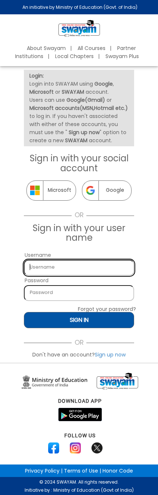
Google (115, 190)
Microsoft (59, 190)
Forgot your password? (107, 309)
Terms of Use (81, 470)
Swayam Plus (122, 56)
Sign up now (110, 354)
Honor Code (118, 470)
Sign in (79, 320)
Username (38, 255)
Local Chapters (74, 56)
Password (37, 280)
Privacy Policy (42, 470)
